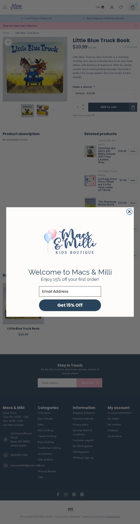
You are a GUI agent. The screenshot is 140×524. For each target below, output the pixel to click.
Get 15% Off (70, 305)
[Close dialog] (129, 212)
